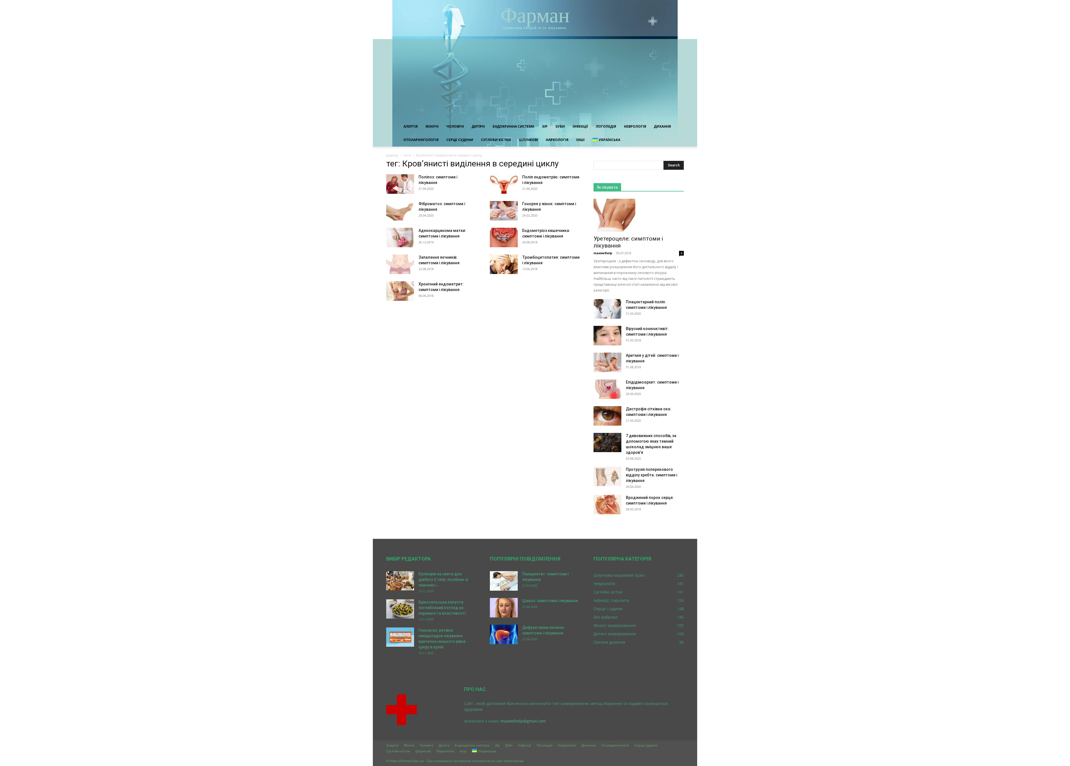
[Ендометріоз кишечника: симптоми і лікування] (504, 237)
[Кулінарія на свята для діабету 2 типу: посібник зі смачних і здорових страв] (400, 580)
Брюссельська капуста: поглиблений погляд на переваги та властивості (442, 607)
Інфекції (580, 126)
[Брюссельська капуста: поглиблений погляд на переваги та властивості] (400, 609)
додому (392, 155)
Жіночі (432, 126)
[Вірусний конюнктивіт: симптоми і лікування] (607, 335)
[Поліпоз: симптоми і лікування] (400, 184)
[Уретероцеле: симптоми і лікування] (639, 215)
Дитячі (478, 126)
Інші (580, 139)
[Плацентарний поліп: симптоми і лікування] (607, 309)
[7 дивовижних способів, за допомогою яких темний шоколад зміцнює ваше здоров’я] (607, 442)
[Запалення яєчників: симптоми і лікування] (400, 264)
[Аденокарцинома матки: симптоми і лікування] (400, 237)
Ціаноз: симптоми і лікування (550, 600)
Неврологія (635, 126)
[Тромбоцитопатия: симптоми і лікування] (504, 264)
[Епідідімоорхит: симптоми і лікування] (607, 389)
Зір (545, 126)
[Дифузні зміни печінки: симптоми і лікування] (504, 634)
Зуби (560, 126)
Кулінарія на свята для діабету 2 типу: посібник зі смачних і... (443, 579)
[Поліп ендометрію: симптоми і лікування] (504, 184)
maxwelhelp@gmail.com (523, 721)
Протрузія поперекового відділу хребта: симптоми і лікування (651, 475)
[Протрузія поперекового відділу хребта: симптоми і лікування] (607, 476)
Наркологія (557, 139)
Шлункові (528, 139)
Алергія (410, 126)
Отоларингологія (421, 139)
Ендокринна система (513, 126)
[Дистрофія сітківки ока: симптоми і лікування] (607, 416)
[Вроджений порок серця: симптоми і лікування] (607, 504)
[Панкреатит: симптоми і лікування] (504, 581)
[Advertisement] (535, 78)
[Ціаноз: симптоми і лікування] (504, 607)
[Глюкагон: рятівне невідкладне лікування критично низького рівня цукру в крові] (400, 637)
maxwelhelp (603, 253)
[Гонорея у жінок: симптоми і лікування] (504, 210)
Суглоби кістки (496, 139)
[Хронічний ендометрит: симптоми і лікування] (400, 291)
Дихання (662, 126)
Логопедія (606, 126)
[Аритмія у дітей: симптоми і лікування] (607, 362)
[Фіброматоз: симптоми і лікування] (400, 210)
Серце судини (459, 139)
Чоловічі (455, 126)
